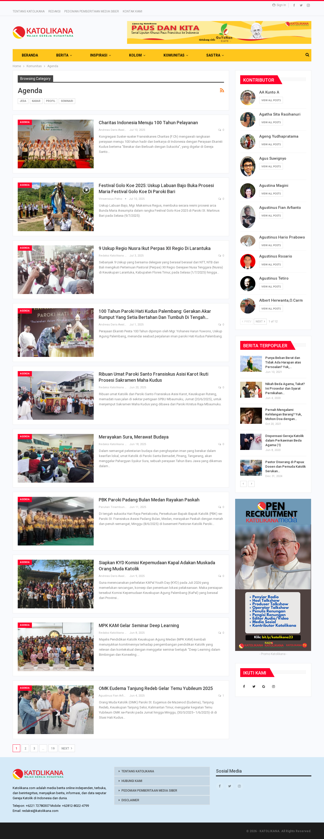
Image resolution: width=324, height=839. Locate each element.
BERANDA (30, 55)
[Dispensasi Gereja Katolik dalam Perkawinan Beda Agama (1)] (251, 442)
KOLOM (135, 55)
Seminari (67, 101)
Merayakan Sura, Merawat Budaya (134, 437)
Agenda (25, 122)
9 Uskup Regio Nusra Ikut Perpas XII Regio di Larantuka (155, 248)
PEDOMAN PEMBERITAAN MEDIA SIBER (91, 11)
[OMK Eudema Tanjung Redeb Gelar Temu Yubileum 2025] (56, 709)
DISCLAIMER (130, 800)
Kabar (36, 101)
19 (53, 748)
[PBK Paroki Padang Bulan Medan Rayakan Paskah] (56, 521)
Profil (50, 101)
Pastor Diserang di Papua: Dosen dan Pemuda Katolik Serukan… (285, 466)
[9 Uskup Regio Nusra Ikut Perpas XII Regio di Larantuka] (56, 269)
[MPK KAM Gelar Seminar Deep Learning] (56, 647)
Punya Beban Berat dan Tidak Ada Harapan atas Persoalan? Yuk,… (283, 362)
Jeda (23, 101)
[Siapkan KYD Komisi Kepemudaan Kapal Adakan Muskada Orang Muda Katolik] (56, 584)
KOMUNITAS (174, 55)
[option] (273, 418)
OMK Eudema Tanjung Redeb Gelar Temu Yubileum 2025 (156, 688)
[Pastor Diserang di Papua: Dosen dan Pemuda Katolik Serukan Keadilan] (251, 468)
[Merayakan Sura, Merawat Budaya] (56, 458)
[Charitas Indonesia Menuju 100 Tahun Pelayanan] (56, 144)
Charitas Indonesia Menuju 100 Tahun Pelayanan (148, 122)
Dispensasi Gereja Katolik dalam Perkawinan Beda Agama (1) (284, 440)
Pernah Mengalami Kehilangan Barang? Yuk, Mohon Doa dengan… (283, 414)
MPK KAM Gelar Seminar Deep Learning (139, 625)
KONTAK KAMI (132, 11)
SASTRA (213, 55)
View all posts (271, 100)
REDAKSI (54, 11)
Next (66, 748)
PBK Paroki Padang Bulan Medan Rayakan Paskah (149, 499)
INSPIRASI (98, 55)
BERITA (62, 55)
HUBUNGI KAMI (132, 781)
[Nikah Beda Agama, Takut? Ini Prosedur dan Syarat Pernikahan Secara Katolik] (251, 390)
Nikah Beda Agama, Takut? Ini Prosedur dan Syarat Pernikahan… (285, 388)
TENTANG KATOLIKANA (29, 11)
